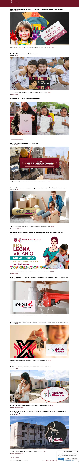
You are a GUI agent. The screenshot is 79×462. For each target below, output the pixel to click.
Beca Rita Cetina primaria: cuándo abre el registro (24, 54)
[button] (77, 451)
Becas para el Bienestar (14, 49)
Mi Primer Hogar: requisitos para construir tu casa (24, 143)
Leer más (52, 47)
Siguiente (17, 457)
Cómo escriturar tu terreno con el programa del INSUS (25, 98)
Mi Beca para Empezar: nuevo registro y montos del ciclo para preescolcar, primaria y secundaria (37, 9)
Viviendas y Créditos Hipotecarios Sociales (17, 139)
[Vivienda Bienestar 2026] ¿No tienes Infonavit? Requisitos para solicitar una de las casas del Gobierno (39, 322)
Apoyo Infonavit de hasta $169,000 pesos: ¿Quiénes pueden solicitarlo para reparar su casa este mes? (39, 277)
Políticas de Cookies (63, 460)
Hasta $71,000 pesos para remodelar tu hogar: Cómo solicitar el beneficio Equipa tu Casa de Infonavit (38, 188)
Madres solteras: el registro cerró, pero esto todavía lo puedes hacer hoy (30, 366)
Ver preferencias (74, 458)
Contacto (47, 460)
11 (13, 457)
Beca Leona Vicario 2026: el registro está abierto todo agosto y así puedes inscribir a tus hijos (36, 232)
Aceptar (61, 458)
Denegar (67, 458)
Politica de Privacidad (68, 460)
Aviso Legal (73, 460)
